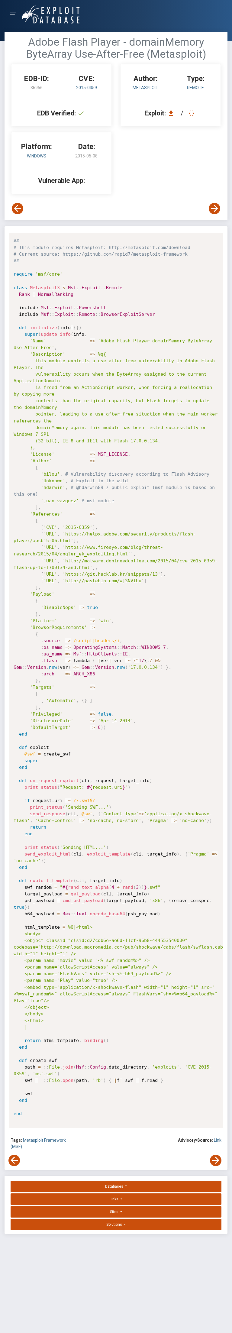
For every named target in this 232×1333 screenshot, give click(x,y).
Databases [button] (114, 1186)
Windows (36, 156)
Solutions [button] (114, 1224)
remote (195, 87)
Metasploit (145, 87)
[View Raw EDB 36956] (192, 113)
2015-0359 (86, 87)
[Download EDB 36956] (172, 113)
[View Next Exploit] (214, 208)
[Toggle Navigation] (15, 15)
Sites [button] (114, 1212)
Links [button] (114, 1199)
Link (217, 1140)
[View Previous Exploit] (17, 208)
